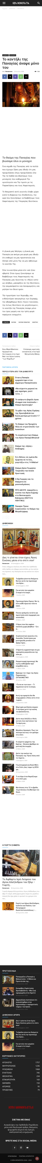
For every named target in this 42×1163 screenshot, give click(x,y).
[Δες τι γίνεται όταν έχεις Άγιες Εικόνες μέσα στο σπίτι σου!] (21, 541)
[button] (38, 3)
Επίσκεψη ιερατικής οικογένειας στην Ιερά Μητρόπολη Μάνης (31, 351)
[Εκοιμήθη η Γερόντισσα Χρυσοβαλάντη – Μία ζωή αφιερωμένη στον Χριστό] (8, 991)
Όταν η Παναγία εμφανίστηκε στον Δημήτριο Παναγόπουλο (26, 380)
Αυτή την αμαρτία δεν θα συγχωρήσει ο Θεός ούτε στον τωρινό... (28, 698)
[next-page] (7, 517)
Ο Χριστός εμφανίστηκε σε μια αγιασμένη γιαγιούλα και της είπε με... (28, 652)
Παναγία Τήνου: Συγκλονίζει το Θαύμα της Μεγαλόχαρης (27, 509)
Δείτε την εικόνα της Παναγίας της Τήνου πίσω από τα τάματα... (28, 755)
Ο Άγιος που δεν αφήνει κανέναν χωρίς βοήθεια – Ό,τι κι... (27, 626)
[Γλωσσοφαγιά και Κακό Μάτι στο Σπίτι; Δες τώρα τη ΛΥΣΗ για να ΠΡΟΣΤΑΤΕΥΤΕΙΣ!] (8, 768)
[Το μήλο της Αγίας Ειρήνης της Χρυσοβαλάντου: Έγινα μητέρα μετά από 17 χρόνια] (8, 413)
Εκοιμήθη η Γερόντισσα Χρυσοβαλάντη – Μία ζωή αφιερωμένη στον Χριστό (26, 990)
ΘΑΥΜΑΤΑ (20, 9)
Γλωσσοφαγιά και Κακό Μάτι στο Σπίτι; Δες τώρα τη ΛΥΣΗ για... (27, 767)
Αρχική (4, 9)
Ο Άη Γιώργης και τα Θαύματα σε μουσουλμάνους (24, 481)
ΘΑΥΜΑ (13, 322)
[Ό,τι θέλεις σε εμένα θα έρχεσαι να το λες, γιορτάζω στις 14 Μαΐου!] (8, 460)
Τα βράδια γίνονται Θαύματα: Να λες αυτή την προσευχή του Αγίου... (27, 581)
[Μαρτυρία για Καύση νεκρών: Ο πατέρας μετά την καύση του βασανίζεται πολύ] (8, 710)
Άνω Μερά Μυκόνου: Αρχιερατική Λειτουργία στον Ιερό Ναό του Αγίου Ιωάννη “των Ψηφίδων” (11, 354)
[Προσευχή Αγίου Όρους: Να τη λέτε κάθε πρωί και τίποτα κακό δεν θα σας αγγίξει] (8, 604)
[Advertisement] (21, 32)
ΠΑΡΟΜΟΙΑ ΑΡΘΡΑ (10, 367)
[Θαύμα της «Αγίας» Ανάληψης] (8, 449)
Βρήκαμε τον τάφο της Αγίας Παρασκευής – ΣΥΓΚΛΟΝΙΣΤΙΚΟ (27, 675)
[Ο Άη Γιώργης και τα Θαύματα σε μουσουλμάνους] (8, 482)
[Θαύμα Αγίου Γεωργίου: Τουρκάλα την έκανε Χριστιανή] (8, 471)
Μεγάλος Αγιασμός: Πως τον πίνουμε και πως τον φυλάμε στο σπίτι (27, 732)
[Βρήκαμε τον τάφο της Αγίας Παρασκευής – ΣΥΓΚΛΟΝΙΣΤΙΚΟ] (8, 676)
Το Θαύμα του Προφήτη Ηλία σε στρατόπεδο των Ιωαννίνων (27, 426)
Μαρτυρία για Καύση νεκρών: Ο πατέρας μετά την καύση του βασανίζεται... (27, 709)
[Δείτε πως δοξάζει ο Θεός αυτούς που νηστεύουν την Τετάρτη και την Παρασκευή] (8, 722)
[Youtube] (27, 1147)
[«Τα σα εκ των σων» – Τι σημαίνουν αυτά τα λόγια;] (8, 687)
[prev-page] (3, 517)
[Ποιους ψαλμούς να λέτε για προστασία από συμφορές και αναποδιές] (8, 616)
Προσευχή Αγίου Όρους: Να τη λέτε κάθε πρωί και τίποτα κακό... (27, 603)
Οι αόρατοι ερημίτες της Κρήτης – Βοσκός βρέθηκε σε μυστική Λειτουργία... (27, 744)
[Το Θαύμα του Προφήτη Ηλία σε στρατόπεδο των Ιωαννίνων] (8, 427)
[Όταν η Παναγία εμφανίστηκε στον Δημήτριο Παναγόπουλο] (8, 380)
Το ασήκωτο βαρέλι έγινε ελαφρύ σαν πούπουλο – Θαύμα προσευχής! (27, 402)
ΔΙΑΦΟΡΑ (12, 9)
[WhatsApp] (20, 76)
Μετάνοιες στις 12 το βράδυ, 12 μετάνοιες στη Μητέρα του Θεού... (27, 790)
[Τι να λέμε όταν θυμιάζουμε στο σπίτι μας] (8, 779)
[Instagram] (21, 1147)
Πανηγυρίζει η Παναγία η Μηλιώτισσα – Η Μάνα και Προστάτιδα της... (26, 979)
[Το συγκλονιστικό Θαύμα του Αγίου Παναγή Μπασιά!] (8, 438)
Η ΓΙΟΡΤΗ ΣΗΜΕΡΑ (11, 845)
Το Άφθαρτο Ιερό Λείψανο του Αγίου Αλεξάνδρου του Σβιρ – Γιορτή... (19, 882)
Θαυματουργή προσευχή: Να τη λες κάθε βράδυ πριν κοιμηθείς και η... (27, 663)
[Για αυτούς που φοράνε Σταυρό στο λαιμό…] (8, 593)
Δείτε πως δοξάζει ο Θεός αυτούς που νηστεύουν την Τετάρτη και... (26, 721)
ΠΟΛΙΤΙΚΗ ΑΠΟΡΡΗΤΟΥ (26, 1156)
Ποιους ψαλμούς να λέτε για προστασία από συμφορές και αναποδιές (27, 615)
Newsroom (8, 71)
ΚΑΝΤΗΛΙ (35, 322)
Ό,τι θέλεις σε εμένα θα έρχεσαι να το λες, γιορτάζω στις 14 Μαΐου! (26, 459)
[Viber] (15, 76)
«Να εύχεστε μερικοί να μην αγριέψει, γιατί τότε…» (26, 391)
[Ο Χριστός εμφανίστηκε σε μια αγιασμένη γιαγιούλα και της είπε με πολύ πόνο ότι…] (8, 653)
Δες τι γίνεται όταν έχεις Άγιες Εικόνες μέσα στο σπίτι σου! (19, 559)
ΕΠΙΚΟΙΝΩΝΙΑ (12, 1156)
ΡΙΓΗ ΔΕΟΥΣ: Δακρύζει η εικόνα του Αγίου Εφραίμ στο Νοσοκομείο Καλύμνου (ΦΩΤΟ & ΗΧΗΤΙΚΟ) (26, 495)
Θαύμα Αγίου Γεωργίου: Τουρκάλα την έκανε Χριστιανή (25, 470)
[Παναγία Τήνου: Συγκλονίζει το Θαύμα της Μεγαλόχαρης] (8, 509)
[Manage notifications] (37, 1158)
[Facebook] (4, 76)
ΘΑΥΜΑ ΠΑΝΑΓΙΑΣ (24, 322)
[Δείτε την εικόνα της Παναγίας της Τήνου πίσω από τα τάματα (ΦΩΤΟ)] (8, 756)
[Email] (26, 76)
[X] (10, 76)
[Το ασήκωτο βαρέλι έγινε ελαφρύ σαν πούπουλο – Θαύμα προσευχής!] (8, 402)
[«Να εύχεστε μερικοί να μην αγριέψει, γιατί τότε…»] (8, 391)
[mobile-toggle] (4, 3)
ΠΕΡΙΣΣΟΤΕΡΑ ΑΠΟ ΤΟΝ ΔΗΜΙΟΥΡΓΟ (17, 372)
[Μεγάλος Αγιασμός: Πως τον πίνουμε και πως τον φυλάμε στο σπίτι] (8, 733)
